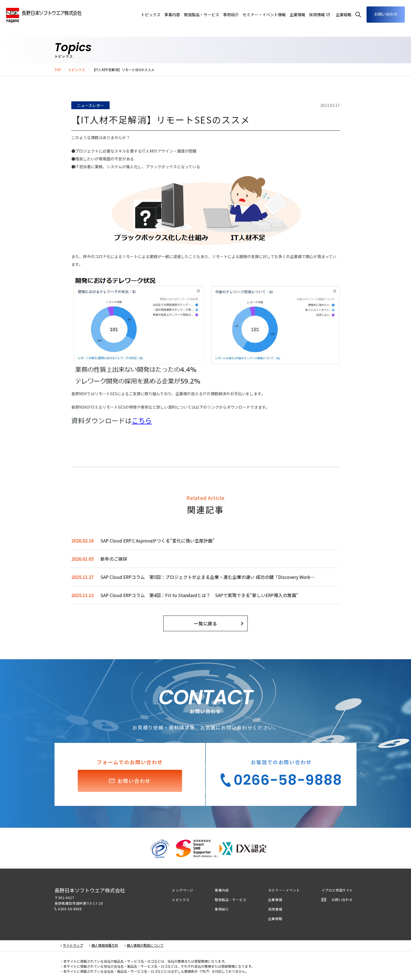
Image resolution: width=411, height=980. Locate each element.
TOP (58, 69)
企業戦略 (275, 918)
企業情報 (297, 14)
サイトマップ (73, 945)
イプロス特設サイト (337, 890)
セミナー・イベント (284, 890)
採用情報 (275, 909)
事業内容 (172, 14)
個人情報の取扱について (145, 945)
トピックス (76, 69)
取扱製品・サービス (230, 899)
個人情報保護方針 (104, 945)
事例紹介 (222, 909)
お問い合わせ (386, 14)
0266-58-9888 (70, 908)
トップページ (182, 890)
